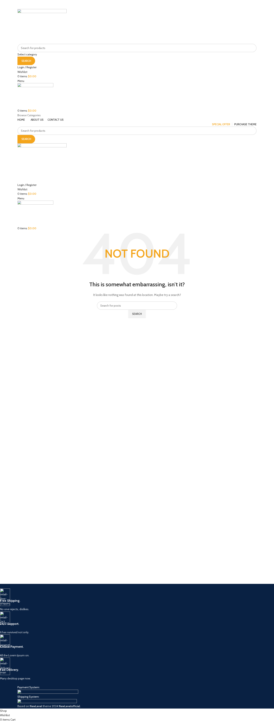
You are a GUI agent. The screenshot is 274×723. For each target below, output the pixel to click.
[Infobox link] (119, 600)
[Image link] (47, 692)
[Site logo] (42, 26)
